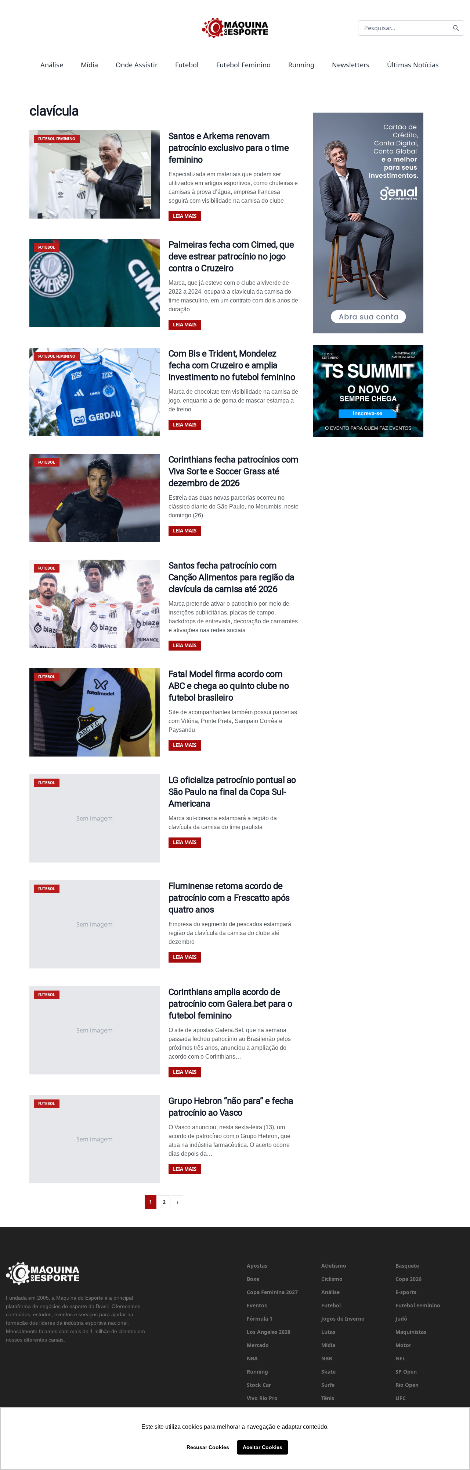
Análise (51, 64)
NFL (400, 1358)
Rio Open (407, 1384)
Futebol (187, 64)
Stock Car (259, 1384)
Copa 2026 (408, 1278)
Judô (401, 1318)
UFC (400, 1398)
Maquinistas (410, 1331)
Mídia (89, 64)
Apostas (257, 1265)
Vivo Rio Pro (262, 1398)
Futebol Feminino (243, 64)
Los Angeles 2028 (268, 1331)
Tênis (327, 1398)
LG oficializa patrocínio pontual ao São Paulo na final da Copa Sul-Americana (232, 792)
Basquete (407, 1265)
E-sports (405, 1292)
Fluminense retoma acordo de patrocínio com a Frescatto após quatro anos (229, 898)
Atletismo (333, 1265)
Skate (328, 1371)
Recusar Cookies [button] (208, 1447)
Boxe (253, 1278)
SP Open (406, 1371)
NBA (252, 1358)
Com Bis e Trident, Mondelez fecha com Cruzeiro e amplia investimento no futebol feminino (232, 365)
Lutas (328, 1331)
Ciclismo (332, 1278)
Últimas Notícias (413, 64)
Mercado (258, 1345)
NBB (326, 1358)
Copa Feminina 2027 (272, 1292)
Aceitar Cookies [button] (262, 1447)
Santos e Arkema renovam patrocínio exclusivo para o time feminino (229, 148)
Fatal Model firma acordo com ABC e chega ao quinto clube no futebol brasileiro (229, 686)
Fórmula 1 (259, 1318)
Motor (403, 1345)
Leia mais (184, 216)
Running (301, 64)
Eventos (257, 1305)
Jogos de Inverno (343, 1318)
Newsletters (350, 64)
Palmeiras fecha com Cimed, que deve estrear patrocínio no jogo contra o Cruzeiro (231, 256)
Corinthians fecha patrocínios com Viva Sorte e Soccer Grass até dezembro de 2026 (234, 471)
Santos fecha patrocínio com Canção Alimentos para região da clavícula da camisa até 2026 (231, 577)
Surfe (328, 1384)
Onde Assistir (137, 64)
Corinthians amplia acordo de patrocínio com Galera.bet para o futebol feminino (230, 1004)
